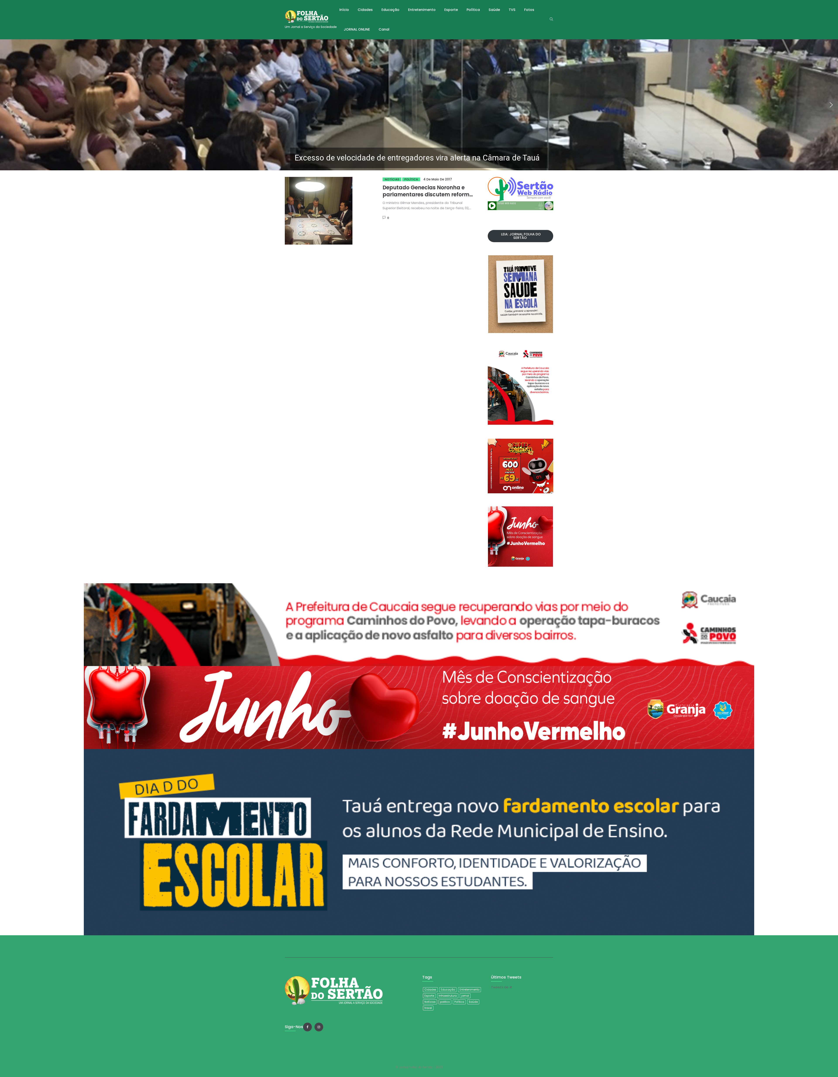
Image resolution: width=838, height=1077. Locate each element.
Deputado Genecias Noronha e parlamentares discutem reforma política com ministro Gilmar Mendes (428, 198)
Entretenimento (422, 9)
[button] (419, 104)
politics (445, 1002)
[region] (419, 104)
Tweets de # (501, 987)
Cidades (365, 9)
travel (428, 1008)
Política (473, 9)
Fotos (529, 9)
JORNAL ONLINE (357, 29)
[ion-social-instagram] (318, 1027)
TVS (512, 9)
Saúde (494, 9)
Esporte (451, 9)
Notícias (392, 179)
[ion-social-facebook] (307, 1027)
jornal (465, 996)
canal (384, 29)
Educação (390, 9)
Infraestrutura (448, 996)
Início (344, 9)
